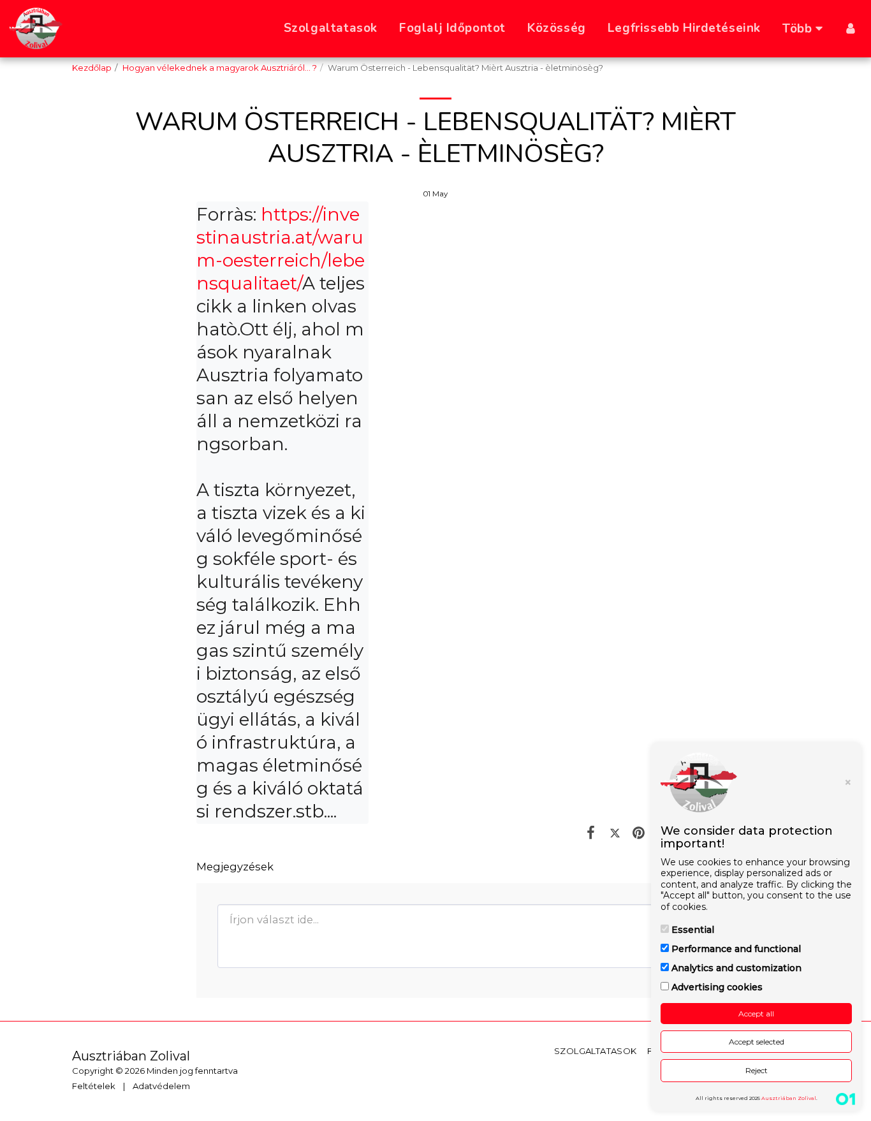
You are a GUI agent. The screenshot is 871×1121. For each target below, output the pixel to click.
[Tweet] (615, 832)
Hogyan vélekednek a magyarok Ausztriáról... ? (219, 67)
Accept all (756, 1013)
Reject (756, 1070)
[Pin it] (638, 832)
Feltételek (93, 1086)
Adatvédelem (161, 1086)
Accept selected (756, 1041)
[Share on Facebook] (591, 832)
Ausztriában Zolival (788, 1098)
